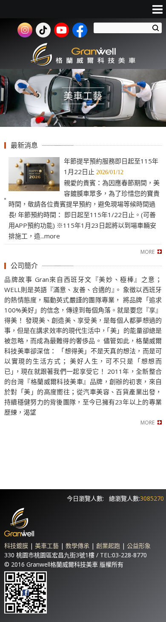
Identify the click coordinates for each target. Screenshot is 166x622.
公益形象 (139, 546)
